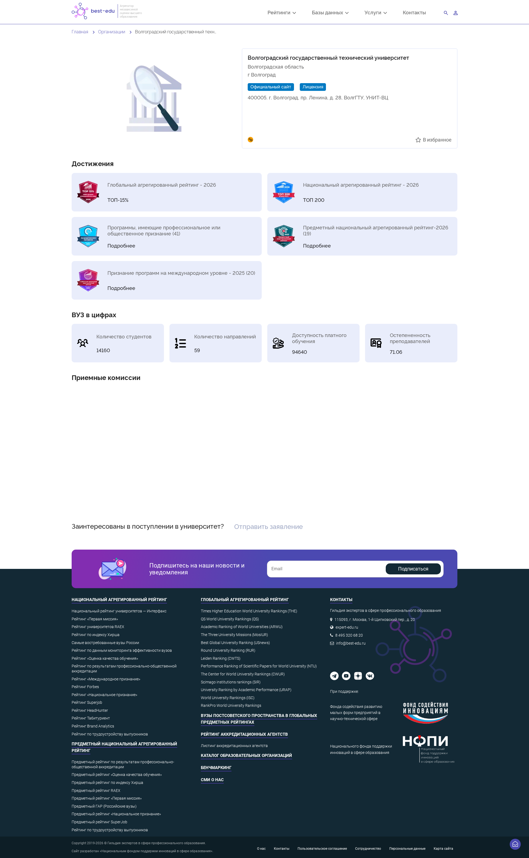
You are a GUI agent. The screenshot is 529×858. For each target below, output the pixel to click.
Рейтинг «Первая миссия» (95, 619)
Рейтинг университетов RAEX (98, 627)
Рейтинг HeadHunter (90, 710)
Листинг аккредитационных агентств (234, 745)
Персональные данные (407, 849)
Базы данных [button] (328, 12)
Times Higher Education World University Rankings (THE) (249, 611)
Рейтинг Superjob (87, 702)
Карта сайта (443, 849)
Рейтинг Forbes (85, 687)
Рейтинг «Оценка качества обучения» (105, 658)
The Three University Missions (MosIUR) (234, 634)
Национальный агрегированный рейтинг (119, 599)
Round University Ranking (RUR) (228, 650)
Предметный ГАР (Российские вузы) (104, 806)
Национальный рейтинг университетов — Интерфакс (119, 611)
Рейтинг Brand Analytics (93, 726)
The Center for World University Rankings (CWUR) (243, 674)
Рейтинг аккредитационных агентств (244, 734)
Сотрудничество (368, 849)
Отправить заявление (268, 526)
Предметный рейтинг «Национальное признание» (116, 814)
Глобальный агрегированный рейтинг (245, 599)
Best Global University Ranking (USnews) (235, 642)
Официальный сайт (270, 86)
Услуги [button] (374, 12)
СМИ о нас (212, 779)
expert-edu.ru (347, 627)
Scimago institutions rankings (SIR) (231, 682)
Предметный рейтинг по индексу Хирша (107, 782)
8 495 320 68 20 (349, 635)
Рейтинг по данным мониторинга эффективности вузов (122, 650)
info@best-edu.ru (351, 643)
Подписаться (413, 569)
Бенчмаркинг (216, 767)
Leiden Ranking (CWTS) (221, 658)
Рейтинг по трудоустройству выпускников (110, 734)
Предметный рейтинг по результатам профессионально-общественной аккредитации (123, 764)
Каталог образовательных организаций (246, 755)
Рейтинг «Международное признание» (106, 679)
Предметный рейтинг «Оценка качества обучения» (117, 774)
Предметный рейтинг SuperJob (99, 822)
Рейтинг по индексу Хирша (96, 634)
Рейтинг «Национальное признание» (104, 695)
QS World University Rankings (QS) (230, 619)
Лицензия (313, 86)
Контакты (414, 12)
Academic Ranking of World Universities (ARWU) (242, 627)
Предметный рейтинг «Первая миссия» (107, 798)
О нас (261, 849)
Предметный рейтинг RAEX (96, 790)
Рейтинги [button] (280, 12)
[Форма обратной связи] (515, 844)
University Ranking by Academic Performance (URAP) (246, 690)
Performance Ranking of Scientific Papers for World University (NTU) (259, 666)
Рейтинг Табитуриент (91, 718)
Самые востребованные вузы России (105, 642)
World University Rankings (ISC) (228, 698)
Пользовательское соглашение (322, 849)
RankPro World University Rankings (231, 705)
